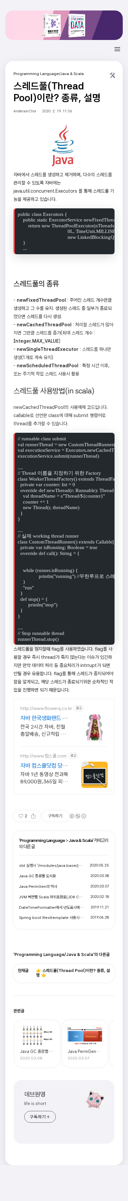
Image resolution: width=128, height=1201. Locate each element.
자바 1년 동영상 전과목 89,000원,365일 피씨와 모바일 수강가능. (44, 778)
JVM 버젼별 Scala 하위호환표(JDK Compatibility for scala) (51, 897)
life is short (35, 1103)
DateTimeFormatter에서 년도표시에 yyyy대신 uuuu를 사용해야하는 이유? (51, 907)
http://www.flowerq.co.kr (46, 708)
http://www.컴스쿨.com (43, 755)
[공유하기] (33, 816)
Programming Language (42, 840)
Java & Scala (81, 840)
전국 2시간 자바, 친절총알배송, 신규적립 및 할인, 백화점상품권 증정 (43, 731)
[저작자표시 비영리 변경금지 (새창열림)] (77, 816)
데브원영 (34, 1094)
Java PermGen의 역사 (38, 886)
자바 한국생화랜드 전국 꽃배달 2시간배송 (43, 718)
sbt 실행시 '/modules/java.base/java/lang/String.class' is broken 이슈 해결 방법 (51, 865)
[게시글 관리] (112, 77)
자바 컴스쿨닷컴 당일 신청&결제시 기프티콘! (43, 766)
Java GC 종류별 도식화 (37, 876)
